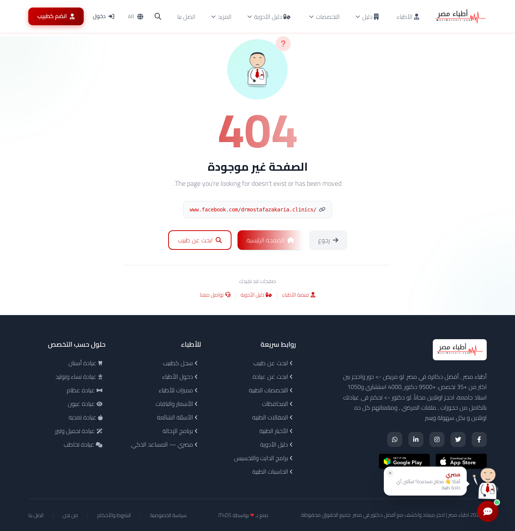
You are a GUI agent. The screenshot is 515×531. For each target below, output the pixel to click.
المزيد (224, 16)
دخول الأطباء (178, 376)
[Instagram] (436, 439)
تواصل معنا (212, 295)
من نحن (70, 515)
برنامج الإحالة (178, 430)
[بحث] (158, 16)
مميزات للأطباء (177, 390)
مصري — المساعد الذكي (163, 444)
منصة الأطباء (295, 295)
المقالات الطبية (271, 417)
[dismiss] (390, 473)
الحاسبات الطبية (271, 471)
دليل (367, 16)
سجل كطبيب (179, 363)
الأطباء (405, 16)
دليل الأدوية (268, 16)
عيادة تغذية (83, 417)
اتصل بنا (186, 16)
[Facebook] (479, 439)
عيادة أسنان (83, 363)
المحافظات (276, 403)
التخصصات (328, 16)
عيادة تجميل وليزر (76, 430)
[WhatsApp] (394, 439)
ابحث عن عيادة (271, 376)
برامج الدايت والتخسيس (262, 458)
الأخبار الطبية (274, 430)
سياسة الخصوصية (168, 515)
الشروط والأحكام (114, 515)
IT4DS (224, 515)
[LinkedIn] (415, 439)
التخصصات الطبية (269, 390)
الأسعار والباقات (175, 403)
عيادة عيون (82, 403)
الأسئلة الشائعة (176, 417)
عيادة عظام (82, 390)
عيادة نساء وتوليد (76, 376)
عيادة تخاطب (80, 444)
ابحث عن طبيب (271, 363)
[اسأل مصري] (488, 483)
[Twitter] (458, 439)
